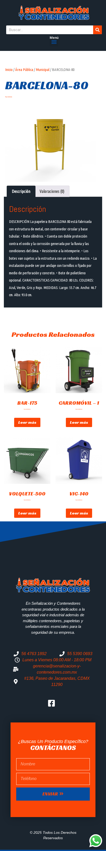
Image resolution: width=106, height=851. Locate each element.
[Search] (97, 29)
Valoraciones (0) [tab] (52, 191)
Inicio (9, 69)
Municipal (42, 69)
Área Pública (24, 69)
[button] (54, 42)
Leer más (27, 422)
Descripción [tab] (21, 191)
